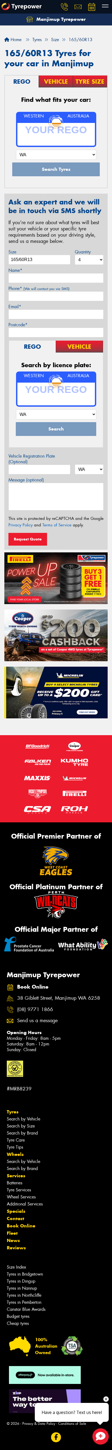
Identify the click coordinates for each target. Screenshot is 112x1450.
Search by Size (21, 1126)
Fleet (12, 1233)
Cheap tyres (18, 1323)
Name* (15, 270)
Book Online (21, 1226)
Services (16, 1176)
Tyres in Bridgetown (25, 1274)
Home (15, 40)
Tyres (12, 1112)
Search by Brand (22, 1133)
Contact (15, 1218)
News (13, 1240)
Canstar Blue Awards (26, 1309)
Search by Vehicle (23, 1119)
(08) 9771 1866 (35, 1009)
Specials (16, 1211)
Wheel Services (21, 1197)
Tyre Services (19, 1190)
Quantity (83, 252)
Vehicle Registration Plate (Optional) (31, 459)
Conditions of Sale (72, 1423)
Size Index (16, 1267)
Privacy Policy (20, 525)
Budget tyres (18, 1316)
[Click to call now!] (64, 7)
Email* (14, 306)
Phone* (39, 288)
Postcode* (17, 325)
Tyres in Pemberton (24, 1302)
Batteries (14, 1183)
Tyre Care (16, 1140)
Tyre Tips (15, 1147)
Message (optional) (26, 480)
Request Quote (28, 539)
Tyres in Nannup (22, 1288)
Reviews (16, 1248)
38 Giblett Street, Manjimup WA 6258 (58, 998)
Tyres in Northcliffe (24, 1295)
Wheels (15, 1154)
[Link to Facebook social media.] (56, 1437)
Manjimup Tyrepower (60, 19)
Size (12, 252)
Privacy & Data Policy (38, 1423)
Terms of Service (56, 525)
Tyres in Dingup (21, 1281)
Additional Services (25, 1204)
